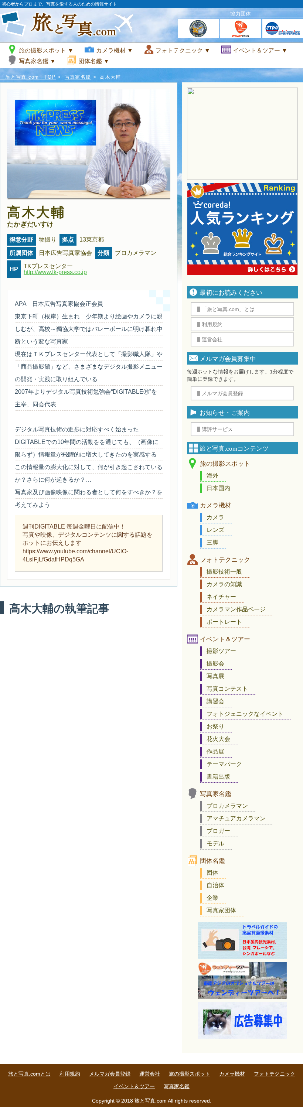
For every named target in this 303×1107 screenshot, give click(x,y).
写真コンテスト (227, 689)
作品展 (215, 751)
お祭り (215, 726)
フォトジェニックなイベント (245, 714)
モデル (215, 843)
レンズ (215, 530)
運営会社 (149, 1074)
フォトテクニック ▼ (183, 50)
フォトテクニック (225, 559)
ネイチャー (221, 597)
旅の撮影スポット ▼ (46, 50)
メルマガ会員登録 (109, 1074)
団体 (212, 872)
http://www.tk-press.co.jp (55, 272)
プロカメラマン (227, 806)
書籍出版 (218, 776)
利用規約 (69, 1074)
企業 (212, 898)
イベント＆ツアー (225, 639)
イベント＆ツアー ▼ (260, 50)
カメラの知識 (224, 584)
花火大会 (218, 739)
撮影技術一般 (224, 571)
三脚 (212, 542)
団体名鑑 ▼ (93, 61)
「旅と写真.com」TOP (28, 77)
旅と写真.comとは (29, 1074)
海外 (212, 475)
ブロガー (218, 831)
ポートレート (224, 622)
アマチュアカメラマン (236, 818)
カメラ (215, 517)
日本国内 (218, 488)
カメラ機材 (215, 505)
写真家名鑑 (78, 77)
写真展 (215, 676)
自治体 (215, 885)
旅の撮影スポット (225, 463)
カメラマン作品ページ (236, 609)
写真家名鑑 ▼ (37, 61)
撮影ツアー (221, 651)
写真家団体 (221, 910)
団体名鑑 (212, 860)
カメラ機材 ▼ (114, 50)
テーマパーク (224, 764)
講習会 (215, 701)
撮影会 (215, 663)
